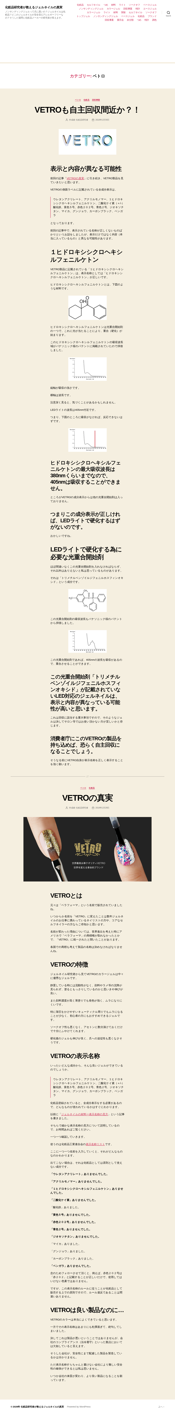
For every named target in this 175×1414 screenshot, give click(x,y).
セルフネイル (93, 5)
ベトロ (78, 100)
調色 (154, 20)
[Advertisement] (87, 44)
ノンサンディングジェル (91, 8)
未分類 (130, 20)
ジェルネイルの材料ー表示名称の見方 (84, 1114)
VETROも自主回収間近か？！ (87, 109)
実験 (123, 12)
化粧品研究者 (82, 120)
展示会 (120, 20)
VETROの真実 (75, 178)
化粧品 (80, 5)
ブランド (152, 16)
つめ (106, 5)
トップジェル (83, 16)
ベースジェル (150, 5)
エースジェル (150, 8)
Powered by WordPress (79, 1406)
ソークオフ (134, 5)
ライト (122, 5)
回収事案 (127, 8)
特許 (138, 8)
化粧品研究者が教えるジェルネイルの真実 (33, 7)
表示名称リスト (95, 1144)
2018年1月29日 (102, 808)
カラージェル (113, 8)
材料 (113, 5)
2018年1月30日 (102, 120)
